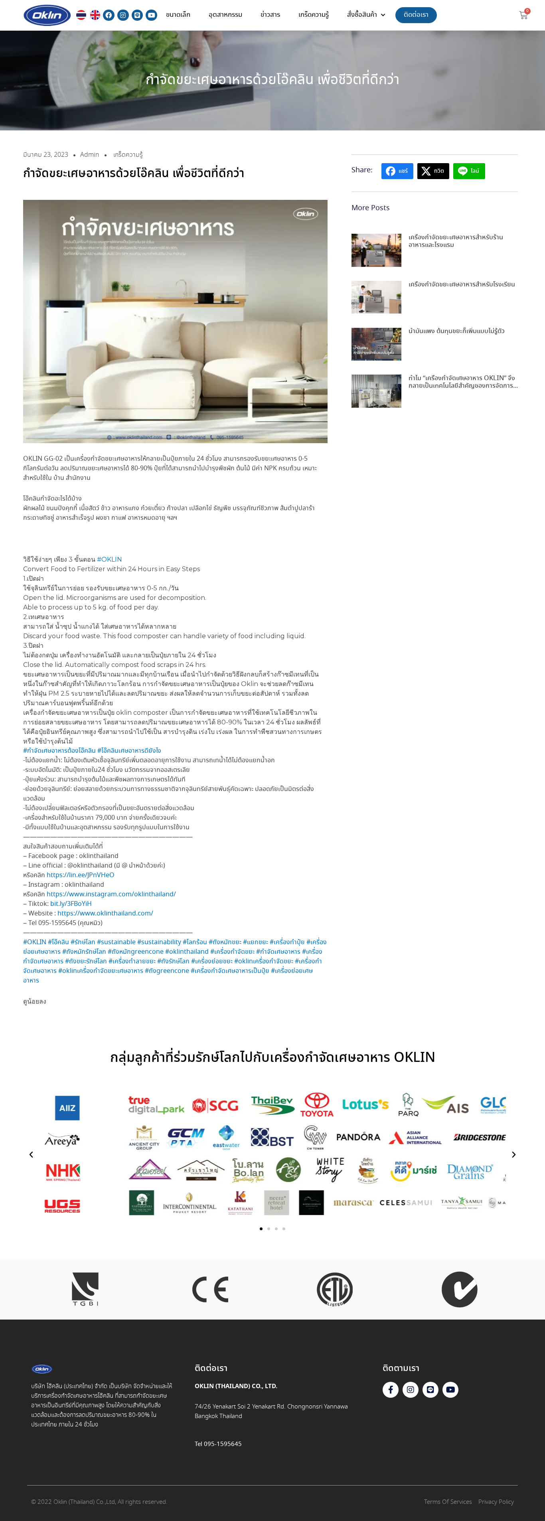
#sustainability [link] (159, 942)
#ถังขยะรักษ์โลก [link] (86, 961)
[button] (31, 1155)
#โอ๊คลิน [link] (58, 942)
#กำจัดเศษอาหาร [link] (278, 952)
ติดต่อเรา (416, 15)
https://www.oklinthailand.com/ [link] (105, 913)
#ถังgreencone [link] (167, 971)
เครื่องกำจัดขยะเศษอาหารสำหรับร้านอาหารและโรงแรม (456, 241)
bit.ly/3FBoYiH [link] (71, 904)
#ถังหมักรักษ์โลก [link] (84, 952)
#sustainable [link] (116, 942)
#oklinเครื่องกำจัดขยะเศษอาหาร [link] (100, 971)
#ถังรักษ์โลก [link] (173, 961)
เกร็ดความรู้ (313, 15)
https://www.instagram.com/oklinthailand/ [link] (111, 894)
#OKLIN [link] (109, 559)
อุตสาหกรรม (225, 15)
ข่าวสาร (270, 15)
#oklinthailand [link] (187, 952)
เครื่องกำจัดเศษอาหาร (72, 1396)
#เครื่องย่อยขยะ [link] (212, 961)
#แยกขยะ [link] (255, 942)
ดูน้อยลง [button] (34, 1001)
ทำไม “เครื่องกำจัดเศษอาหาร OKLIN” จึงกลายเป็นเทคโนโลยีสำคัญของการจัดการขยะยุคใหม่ (462, 386)
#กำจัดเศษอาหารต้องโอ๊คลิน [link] (59, 751)
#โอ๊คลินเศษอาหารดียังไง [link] (129, 751)
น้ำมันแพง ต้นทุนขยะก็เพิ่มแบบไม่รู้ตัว (457, 331)
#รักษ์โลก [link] (83, 942)
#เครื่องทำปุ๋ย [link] (287, 942)
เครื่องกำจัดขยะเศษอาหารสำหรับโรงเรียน (462, 284)
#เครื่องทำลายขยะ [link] (132, 961)
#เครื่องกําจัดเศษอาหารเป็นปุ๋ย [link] (230, 971)
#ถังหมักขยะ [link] (225, 942)
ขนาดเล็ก (178, 15)
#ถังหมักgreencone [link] (136, 952)
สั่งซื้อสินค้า (362, 15)
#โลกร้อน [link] (195, 942)
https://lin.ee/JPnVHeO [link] (81, 875)
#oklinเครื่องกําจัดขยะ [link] (263, 961)
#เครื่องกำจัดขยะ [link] (232, 952)
